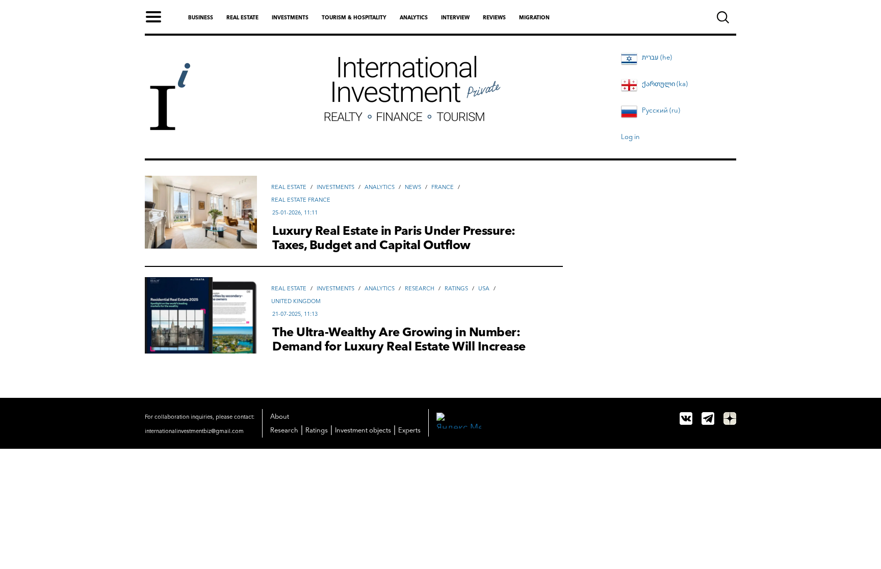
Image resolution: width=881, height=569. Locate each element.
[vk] (686, 418)
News (413, 187)
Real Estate (288, 187)
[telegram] (708, 418)
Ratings (456, 288)
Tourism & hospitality (354, 17)
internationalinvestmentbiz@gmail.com (194, 431)
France (442, 187)
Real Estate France (300, 199)
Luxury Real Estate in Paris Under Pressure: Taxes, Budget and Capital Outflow (393, 238)
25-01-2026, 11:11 (295, 212)
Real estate (242, 17)
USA (483, 288)
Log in (630, 136)
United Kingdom (296, 301)
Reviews (494, 17)
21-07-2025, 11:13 (295, 313)
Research (419, 288)
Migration (534, 17)
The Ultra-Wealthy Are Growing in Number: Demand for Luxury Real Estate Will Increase (399, 339)
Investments (290, 17)
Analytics (414, 17)
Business (200, 17)
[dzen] (729, 418)
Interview (455, 17)
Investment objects (363, 430)
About (279, 416)
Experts (409, 430)
